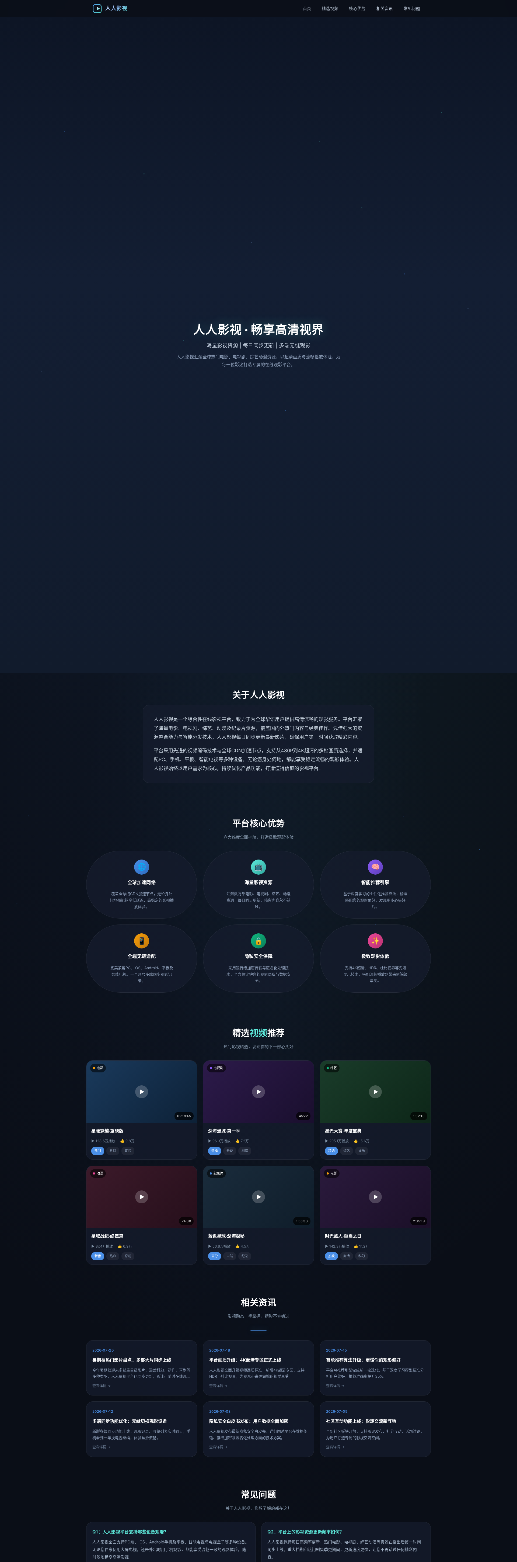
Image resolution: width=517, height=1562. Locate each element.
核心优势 (357, 8)
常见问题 (412, 8)
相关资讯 (384, 8)
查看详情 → (101, 1385)
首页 (307, 8)
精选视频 (330, 8)
